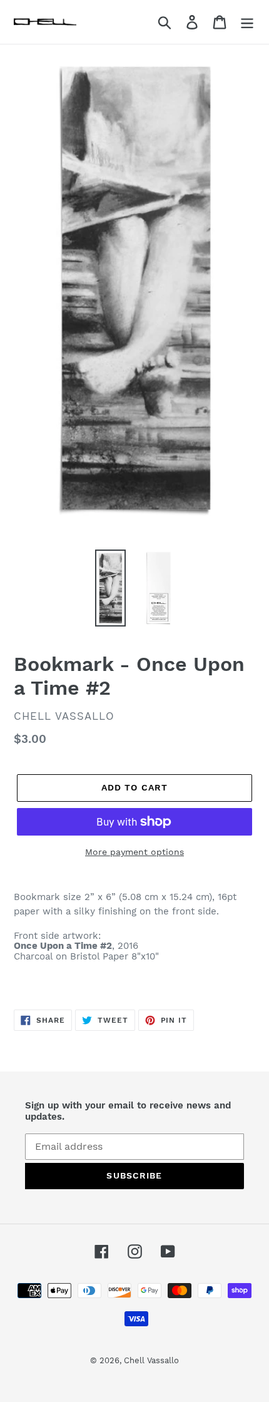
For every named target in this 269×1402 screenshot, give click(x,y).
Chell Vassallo (151, 1360)
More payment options (134, 852)
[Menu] (247, 22)
